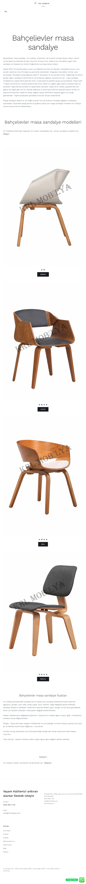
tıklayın (6, 134)
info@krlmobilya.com (11, 813)
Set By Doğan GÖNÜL (39, 868)
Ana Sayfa (6, 830)
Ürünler (6, 834)
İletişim (5, 852)
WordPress (6, 871)
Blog (4, 848)
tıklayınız (47, 763)
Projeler (6, 838)
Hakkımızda (7, 845)
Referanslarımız (8, 841)
